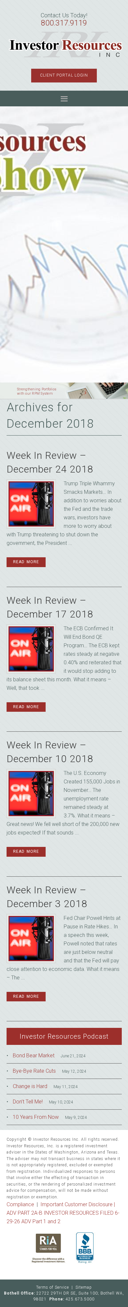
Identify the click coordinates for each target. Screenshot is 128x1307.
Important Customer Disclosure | (77, 1204)
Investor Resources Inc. (66, 44)
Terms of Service (52, 1287)
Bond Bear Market (33, 1055)
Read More (26, 562)
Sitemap (83, 1287)
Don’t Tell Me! (28, 1102)
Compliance (20, 1204)
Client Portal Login (64, 75)
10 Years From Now (36, 1117)
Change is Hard (30, 1086)
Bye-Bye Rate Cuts (34, 1071)
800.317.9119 (64, 23)
